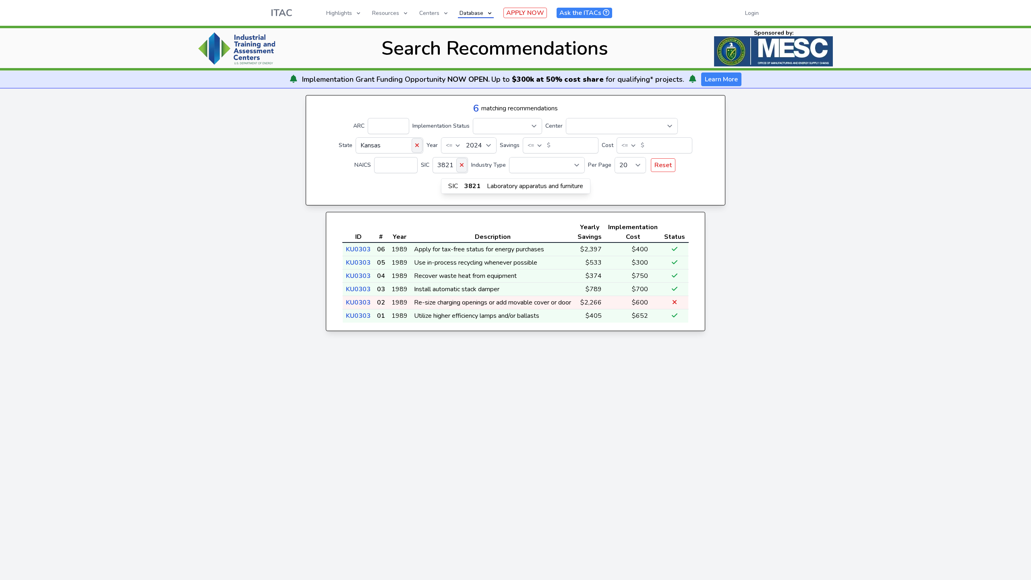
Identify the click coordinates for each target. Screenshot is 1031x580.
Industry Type (488, 165)
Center (554, 126)
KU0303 (358, 249)
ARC (358, 126)
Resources (385, 13)
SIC (425, 165)
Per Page (599, 165)
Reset (663, 165)
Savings (510, 145)
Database (471, 13)
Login (752, 13)
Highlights (339, 13)
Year (432, 145)
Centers (429, 13)
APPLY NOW (525, 12)
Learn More (721, 79)
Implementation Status (441, 126)
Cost (607, 145)
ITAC (281, 12)
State (345, 145)
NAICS (362, 165)
